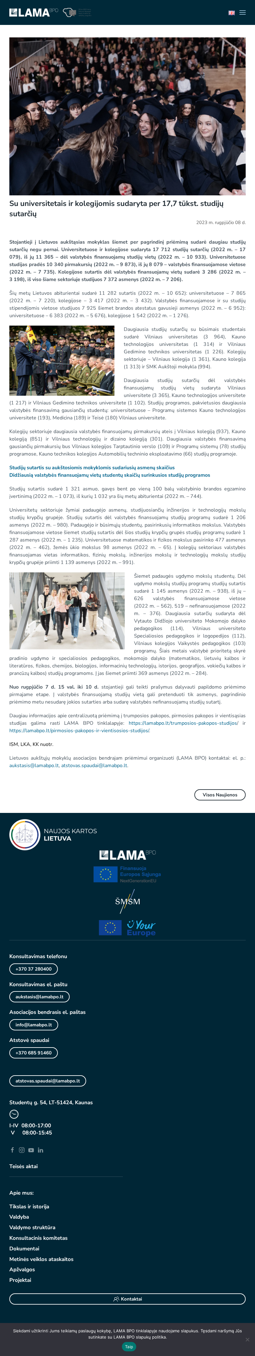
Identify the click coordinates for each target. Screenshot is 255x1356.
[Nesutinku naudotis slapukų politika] (247, 1339)
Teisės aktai (23, 1166)
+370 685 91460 (34, 1053)
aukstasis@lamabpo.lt (34, 765)
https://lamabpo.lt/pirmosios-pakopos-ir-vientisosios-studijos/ (79, 730)
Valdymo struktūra (32, 1227)
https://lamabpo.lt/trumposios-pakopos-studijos (183, 723)
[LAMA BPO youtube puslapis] (31, 1149)
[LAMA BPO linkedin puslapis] (40, 1149)
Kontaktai (131, 1299)
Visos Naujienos (220, 795)
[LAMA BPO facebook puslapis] (12, 1149)
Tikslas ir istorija (29, 1206)
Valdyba (19, 1216)
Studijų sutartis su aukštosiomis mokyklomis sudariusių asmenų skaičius (92, 467)
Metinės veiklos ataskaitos (41, 1259)
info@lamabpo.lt (34, 1025)
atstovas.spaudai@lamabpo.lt (94, 765)
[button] (242, 12)
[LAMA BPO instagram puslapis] (22, 1149)
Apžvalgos (22, 1269)
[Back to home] (33, 12)
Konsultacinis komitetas (38, 1238)
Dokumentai (24, 1248)
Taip (129, 1346)
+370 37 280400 (34, 969)
